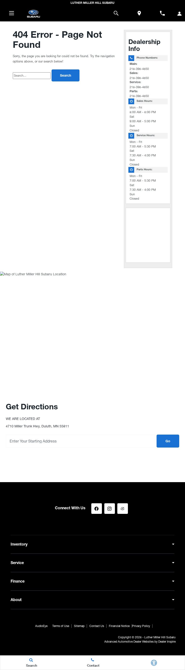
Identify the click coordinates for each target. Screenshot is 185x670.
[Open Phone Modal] (162, 13)
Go (167, 441)
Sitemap (79, 626)
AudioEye (41, 626)
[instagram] (109, 508)
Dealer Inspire (167, 641)
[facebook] (96, 508)
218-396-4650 (139, 69)
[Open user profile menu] (179, 13)
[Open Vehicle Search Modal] (116, 13)
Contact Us (96, 626)
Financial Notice (119, 626)
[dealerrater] (122, 508)
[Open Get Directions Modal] (139, 13)
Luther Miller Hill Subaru (160, 637)
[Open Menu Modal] (11, 13)
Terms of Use (60, 626)
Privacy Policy (141, 626)
